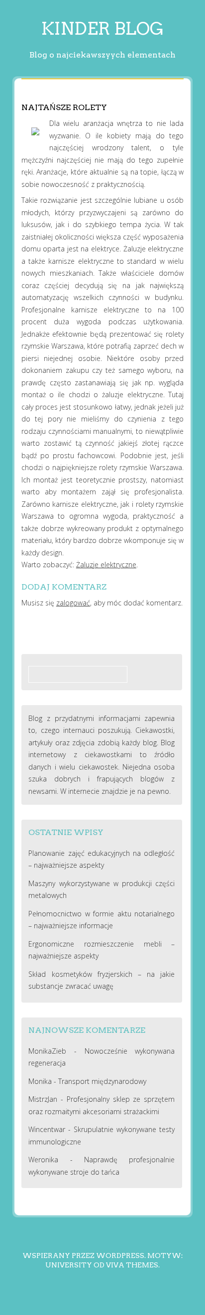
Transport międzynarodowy (102, 1081)
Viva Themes (132, 1265)
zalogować (73, 602)
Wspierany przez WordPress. (84, 1255)
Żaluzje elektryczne (106, 564)
